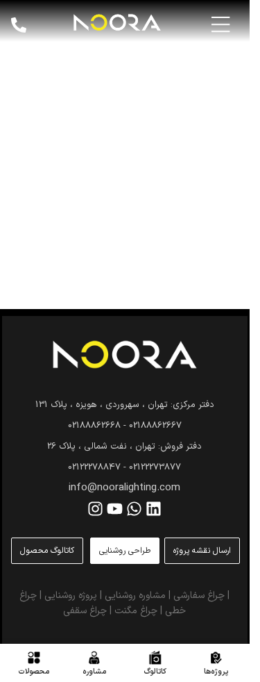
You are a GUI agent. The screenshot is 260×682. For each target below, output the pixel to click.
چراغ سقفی (85, 611)
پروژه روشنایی (70, 595)
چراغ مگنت (135, 611)
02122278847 (94, 467)
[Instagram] (95, 509)
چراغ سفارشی (199, 595)
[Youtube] (115, 509)
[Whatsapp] (134, 509)
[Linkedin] (154, 509)
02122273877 (155, 467)
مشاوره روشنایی (135, 595)
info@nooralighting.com (124, 488)
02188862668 (94, 426)
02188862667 (155, 426)
